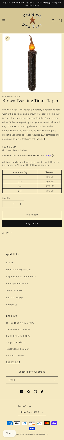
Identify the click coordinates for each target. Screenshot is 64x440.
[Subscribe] (54, 380)
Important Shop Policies (18, 269)
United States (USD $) (30, 412)
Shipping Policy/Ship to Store (21, 276)
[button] (3, 20)
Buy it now (32, 223)
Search (9, 262)
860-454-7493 (13, 361)
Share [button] (9, 232)
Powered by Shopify (41, 434)
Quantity (6, 198)
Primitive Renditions (28, 434)
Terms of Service (14, 290)
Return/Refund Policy (17, 283)
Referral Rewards (14, 297)
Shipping (5, 150)
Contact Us (11, 304)
